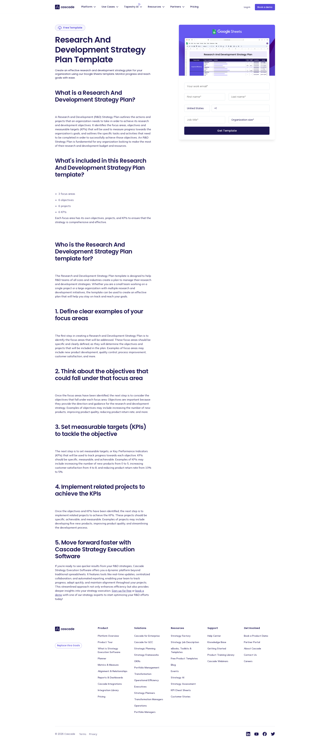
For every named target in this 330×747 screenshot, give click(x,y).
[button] (89, 7)
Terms (82, 734)
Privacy (93, 734)
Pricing (194, 6)
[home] (65, 6)
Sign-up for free (121, 590)
